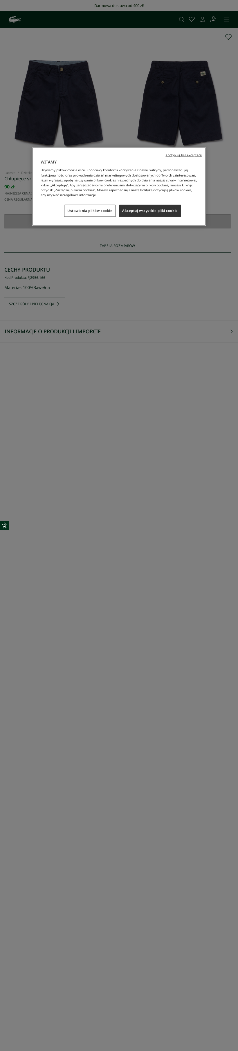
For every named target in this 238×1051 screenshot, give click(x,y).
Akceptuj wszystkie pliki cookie (150, 210)
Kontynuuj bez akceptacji (183, 155)
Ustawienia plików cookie (90, 210)
